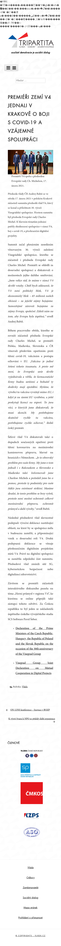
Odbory (31, 878)
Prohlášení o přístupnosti (30, 918)
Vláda (25, 687)
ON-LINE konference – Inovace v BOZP (30, 710)
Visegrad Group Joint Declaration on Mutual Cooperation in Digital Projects (34, 668)
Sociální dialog (30, 898)
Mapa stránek (30, 908)
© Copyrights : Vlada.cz (30, 936)
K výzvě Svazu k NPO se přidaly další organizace (31, 719)
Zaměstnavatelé (30, 888)
